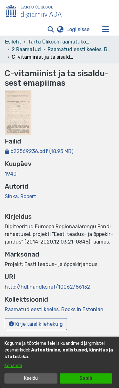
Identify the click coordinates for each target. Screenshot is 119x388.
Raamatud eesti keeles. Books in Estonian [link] (79, 49)
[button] (51, 29)
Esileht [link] (13, 42)
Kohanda (13, 365)
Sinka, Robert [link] (20, 196)
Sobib (85, 378)
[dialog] (59, 362)
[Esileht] (36, 10)
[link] (39, 151)
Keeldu (31, 378)
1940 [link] (11, 174)
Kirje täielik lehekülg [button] (38, 324)
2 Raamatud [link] (26, 49)
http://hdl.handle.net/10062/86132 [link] (47, 287)
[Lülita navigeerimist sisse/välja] (105, 29)
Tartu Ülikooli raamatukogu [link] (59, 42)
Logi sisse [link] (78, 29)
